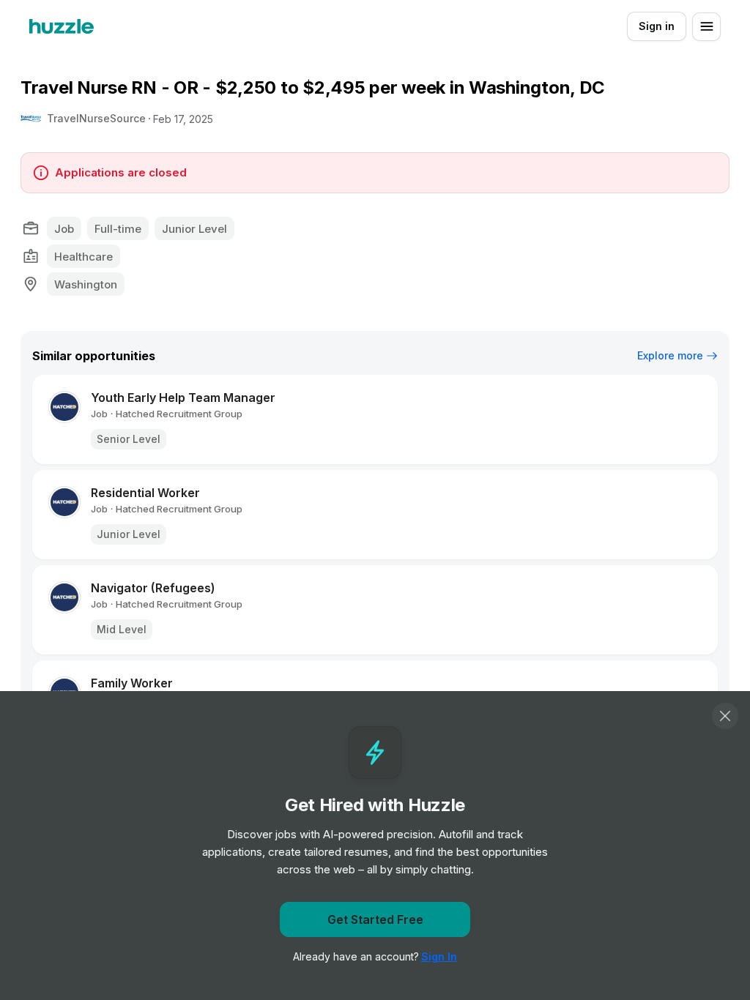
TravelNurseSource (96, 118)
